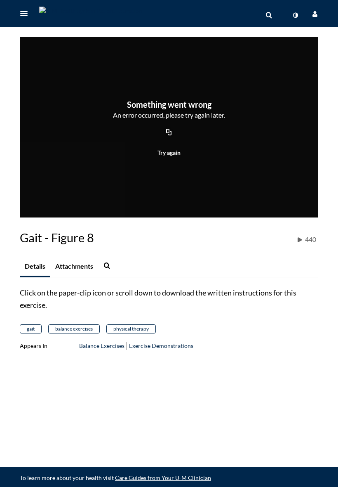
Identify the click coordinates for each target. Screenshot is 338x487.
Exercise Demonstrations (161, 345)
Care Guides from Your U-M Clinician (163, 477)
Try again (169, 152)
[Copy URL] (169, 132)
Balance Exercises (101, 345)
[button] (26, 13)
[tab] (35, 266)
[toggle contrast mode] (295, 15)
